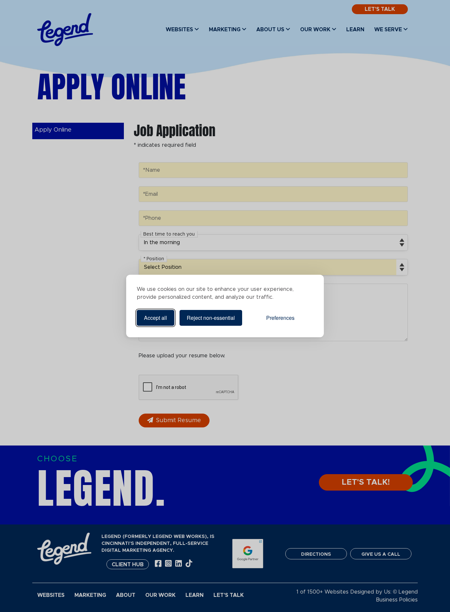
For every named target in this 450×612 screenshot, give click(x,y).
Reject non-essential (211, 317)
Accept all (155, 317)
